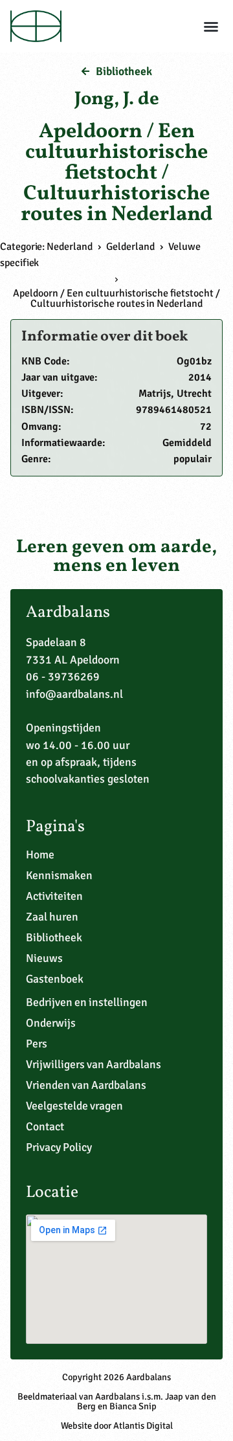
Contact (45, 1126)
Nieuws (44, 958)
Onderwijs (51, 1022)
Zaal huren (52, 916)
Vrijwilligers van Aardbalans (93, 1064)
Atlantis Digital (143, 1425)
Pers (36, 1043)
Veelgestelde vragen (74, 1105)
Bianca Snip (133, 1406)
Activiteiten (54, 895)
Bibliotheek (54, 937)
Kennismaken (59, 875)
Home (40, 854)
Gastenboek (54, 978)
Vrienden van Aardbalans (86, 1084)
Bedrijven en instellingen (87, 1002)
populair (192, 458)
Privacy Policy (59, 1147)
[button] (211, 26)
